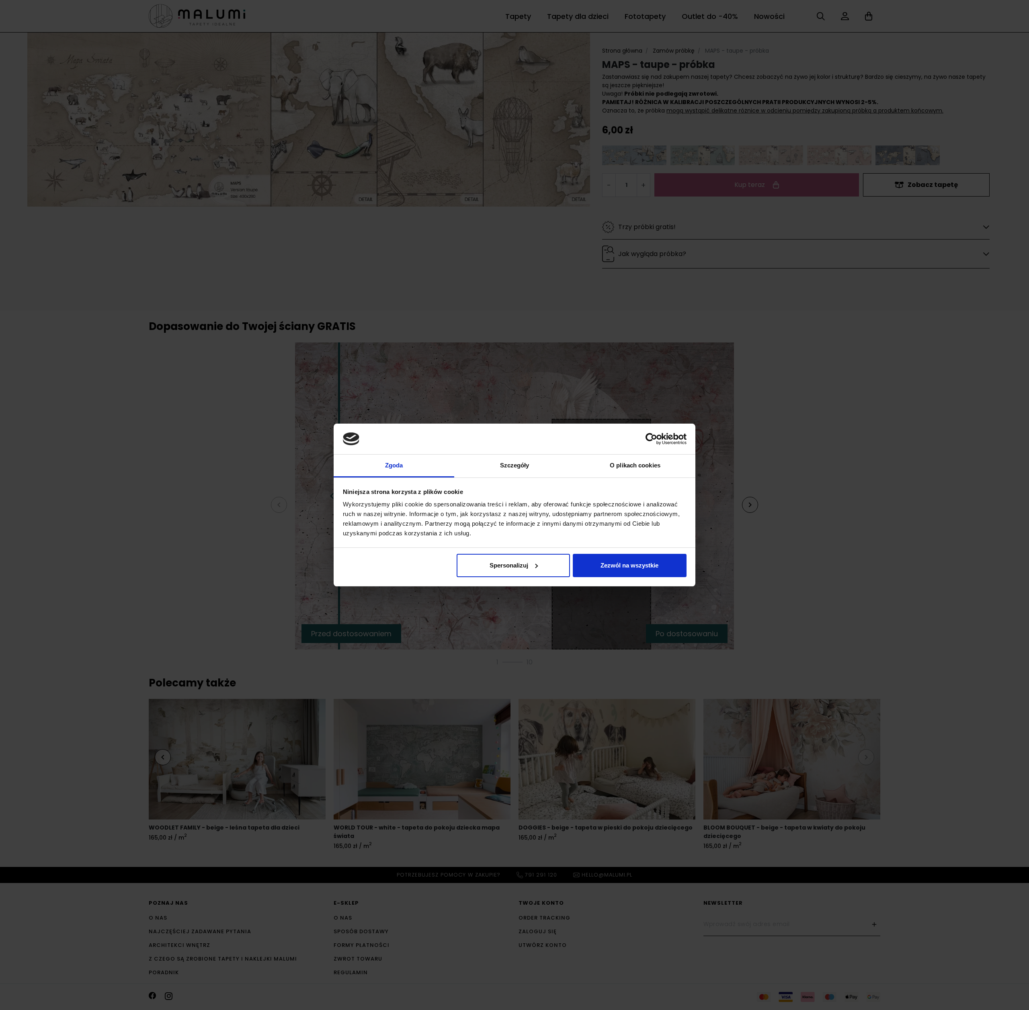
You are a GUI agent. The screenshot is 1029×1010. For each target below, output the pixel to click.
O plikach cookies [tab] (635, 465)
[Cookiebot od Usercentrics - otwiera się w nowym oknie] (651, 439)
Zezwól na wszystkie (629, 565)
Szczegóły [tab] (514, 465)
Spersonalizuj (509, 565)
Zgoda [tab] (394, 465)
